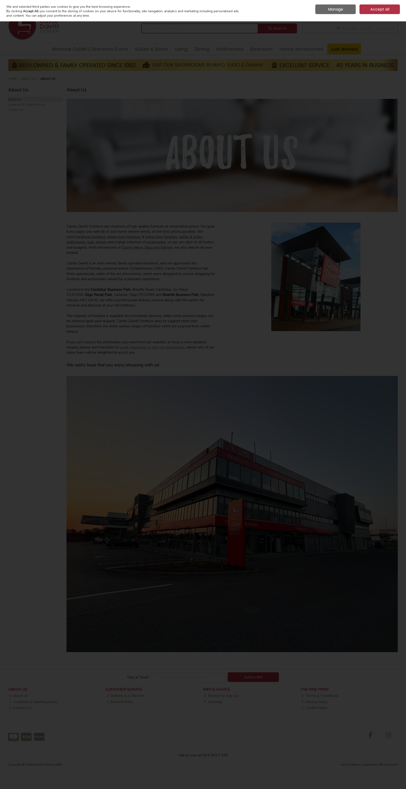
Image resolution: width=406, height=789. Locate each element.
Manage (335, 9)
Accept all (379, 9)
